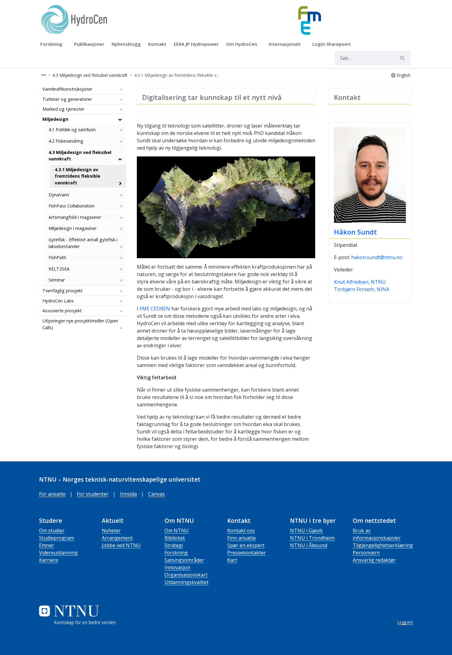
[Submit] (403, 58)
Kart (232, 560)
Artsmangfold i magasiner (75, 217)
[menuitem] (53, 44)
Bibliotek (175, 538)
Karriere (48, 560)
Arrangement (117, 538)
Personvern (366, 552)
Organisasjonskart (186, 574)
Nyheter (111, 530)
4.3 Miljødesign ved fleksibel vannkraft (80, 155)
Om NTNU (177, 530)
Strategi (174, 545)
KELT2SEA (59, 269)
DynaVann (59, 195)
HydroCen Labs (58, 301)
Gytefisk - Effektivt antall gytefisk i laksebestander (83, 243)
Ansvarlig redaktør (374, 560)
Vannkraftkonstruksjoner (67, 89)
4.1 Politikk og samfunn (72, 130)
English (403, 75)
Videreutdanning (58, 552)
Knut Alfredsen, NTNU (360, 281)
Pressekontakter (246, 552)
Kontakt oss (241, 530)
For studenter (93, 494)
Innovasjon (177, 567)
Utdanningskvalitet (186, 582)
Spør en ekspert (245, 545)
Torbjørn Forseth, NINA (361, 289)
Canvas (156, 494)
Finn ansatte (241, 538)
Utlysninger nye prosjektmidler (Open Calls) (80, 324)
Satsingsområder (184, 560)
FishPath (57, 258)
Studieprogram (56, 538)
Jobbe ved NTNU (121, 545)
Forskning (176, 552)
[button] (44, 75)
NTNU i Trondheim (312, 538)
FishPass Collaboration (72, 206)
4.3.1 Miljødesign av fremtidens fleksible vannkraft (77, 176)
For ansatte (52, 494)
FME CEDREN (155, 308)
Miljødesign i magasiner (73, 228)
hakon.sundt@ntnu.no (376, 257)
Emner (46, 545)
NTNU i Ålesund (308, 545)
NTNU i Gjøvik (306, 530)
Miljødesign (55, 119)
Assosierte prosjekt (62, 311)
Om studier (52, 530)
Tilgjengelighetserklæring (383, 545)
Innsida (128, 494)
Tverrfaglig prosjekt (62, 291)
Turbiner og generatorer (67, 99)
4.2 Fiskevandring (66, 141)
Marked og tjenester (63, 109)
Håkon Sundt (355, 231)
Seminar (57, 280)
